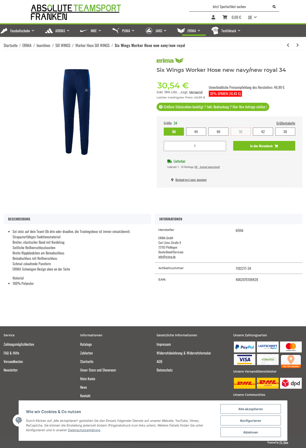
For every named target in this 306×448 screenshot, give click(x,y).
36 (240, 131)
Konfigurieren (250, 420)
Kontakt (85, 395)
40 (218, 131)
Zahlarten (86, 353)
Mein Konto (87, 378)
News (83, 387)
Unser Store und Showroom (98, 370)
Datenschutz (165, 370)
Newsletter (11, 370)
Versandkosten (13, 361)
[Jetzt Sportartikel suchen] (274, 6)
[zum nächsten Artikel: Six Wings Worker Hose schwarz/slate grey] (297, 45)
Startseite (86, 361)
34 (174, 131)
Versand (196, 92)
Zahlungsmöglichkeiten (19, 344)
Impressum (164, 344)
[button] (213, 17)
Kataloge (86, 344)
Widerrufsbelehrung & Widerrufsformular (184, 353)
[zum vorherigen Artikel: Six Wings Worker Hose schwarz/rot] (288, 45)
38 (285, 131)
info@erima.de (167, 256)
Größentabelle (285, 123)
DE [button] (250, 17)
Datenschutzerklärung (84, 430)
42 (263, 131)
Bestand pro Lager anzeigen (191, 179)
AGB (159, 361)
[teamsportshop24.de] (99, 12)
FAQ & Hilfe (11, 353)
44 (196, 131)
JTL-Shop (283, 442)
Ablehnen (250, 432)
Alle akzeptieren (250, 409)
